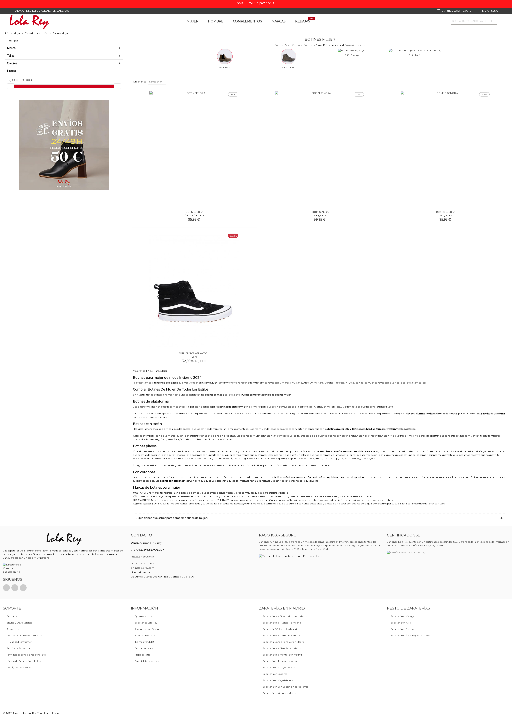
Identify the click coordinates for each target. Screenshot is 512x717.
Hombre (215, 21)
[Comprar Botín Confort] (288, 56)
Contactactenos (144, 648)
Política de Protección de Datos (24, 635)
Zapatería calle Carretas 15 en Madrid (283, 635)
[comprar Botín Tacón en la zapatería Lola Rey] (415, 50)
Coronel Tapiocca (143, 503)
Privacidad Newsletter (19, 641)
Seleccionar (156, 81)
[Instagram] (23, 587)
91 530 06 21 (148, 563)
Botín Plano (225, 67)
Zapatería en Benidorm (404, 629)
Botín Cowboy (351, 55)
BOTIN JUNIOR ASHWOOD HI (194, 353)
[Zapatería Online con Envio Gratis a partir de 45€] (64, 145)
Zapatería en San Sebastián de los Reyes (285, 686)
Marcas (279, 21)
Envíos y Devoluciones (19, 622)
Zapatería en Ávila (401, 622)
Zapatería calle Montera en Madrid (282, 654)
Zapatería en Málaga (402, 616)
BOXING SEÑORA (445, 212)
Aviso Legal (13, 629)
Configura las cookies (19, 667)
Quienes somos (143, 616)
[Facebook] (6, 587)
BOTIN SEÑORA (194, 212)
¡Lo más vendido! (144, 641)
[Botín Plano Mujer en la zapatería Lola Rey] (225, 56)
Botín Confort (288, 67)
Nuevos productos (145, 635)
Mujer (192, 21)
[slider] (10, 86)
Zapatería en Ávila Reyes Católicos (410, 635)
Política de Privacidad (19, 648)
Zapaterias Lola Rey (146, 622)
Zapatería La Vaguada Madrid (280, 693)
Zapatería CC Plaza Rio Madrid (280, 629)
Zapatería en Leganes (275, 673)
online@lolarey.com (142, 567)
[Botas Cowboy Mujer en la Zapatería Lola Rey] (351, 50)
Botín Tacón (415, 55)
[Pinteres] (14, 587)
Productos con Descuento (149, 629)
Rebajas (304, 20)
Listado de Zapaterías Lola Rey (24, 661)
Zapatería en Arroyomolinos (279, 667)
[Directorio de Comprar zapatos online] (12, 567)
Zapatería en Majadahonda (278, 680)
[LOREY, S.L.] (29, 21)
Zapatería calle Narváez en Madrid (282, 648)
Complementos (247, 21)
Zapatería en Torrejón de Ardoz (280, 661)
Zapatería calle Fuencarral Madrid (282, 622)
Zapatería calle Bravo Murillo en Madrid (285, 616)
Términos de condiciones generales (26, 654)
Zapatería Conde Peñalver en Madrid (284, 641)
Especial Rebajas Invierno (149, 661)
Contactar (12, 616)
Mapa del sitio (142, 654)
